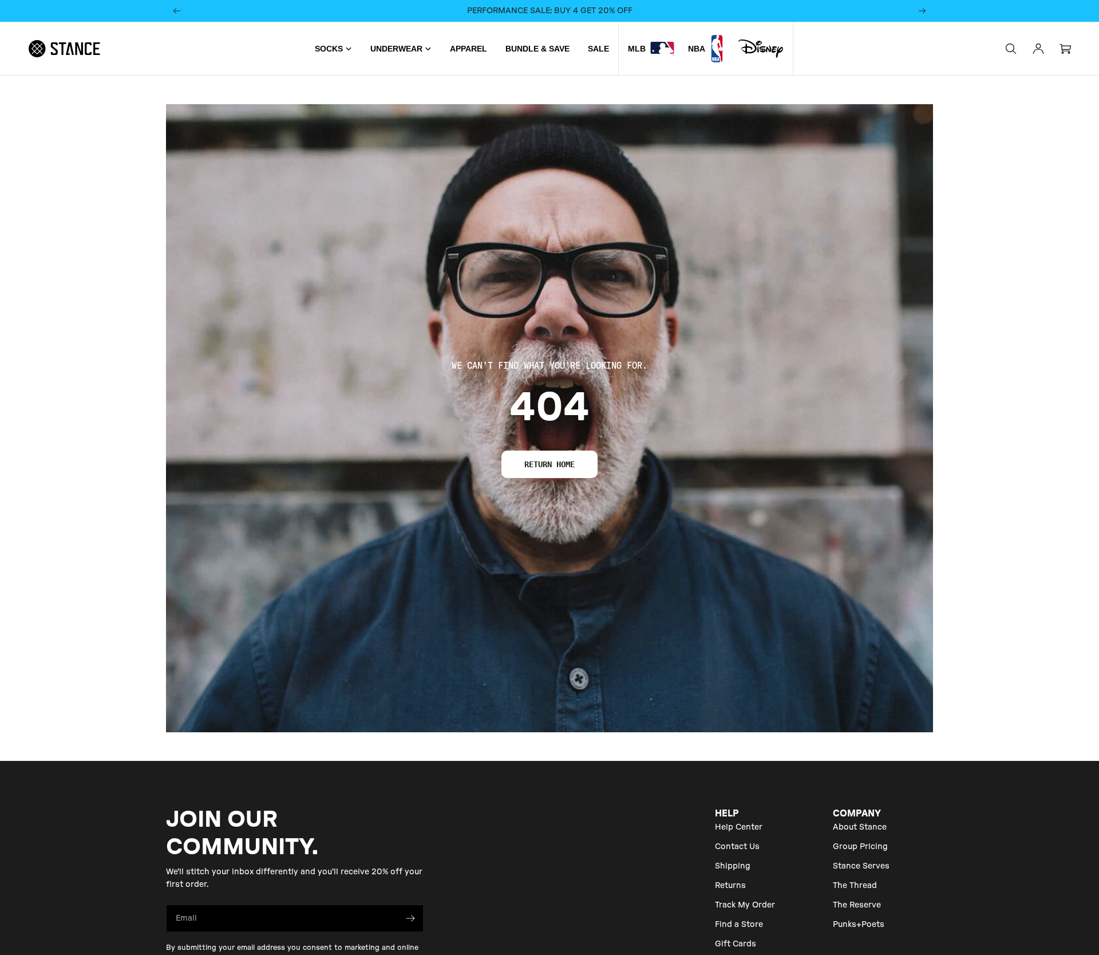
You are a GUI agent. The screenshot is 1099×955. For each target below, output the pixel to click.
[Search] (1010, 48)
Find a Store (739, 925)
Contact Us (737, 847)
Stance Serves (861, 866)
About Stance (860, 827)
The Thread (855, 886)
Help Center (738, 827)
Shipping (732, 866)
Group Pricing (860, 847)
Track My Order (745, 905)
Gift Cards (735, 944)
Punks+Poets (858, 925)
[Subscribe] (410, 918)
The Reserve (857, 905)
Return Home (549, 464)
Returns (730, 886)
